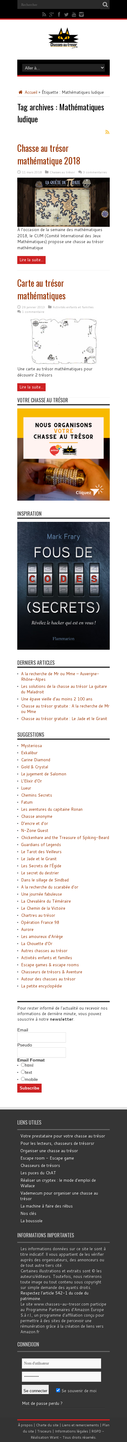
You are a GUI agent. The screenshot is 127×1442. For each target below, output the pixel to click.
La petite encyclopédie (41, 986)
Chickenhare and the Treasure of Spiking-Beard (65, 837)
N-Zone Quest (34, 830)
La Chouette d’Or (36, 943)
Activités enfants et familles (73, 307)
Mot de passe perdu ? (42, 1403)
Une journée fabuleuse (41, 894)
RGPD (96, 1431)
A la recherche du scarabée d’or (49, 887)
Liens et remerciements (80, 1425)
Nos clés (28, 1213)
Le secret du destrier (40, 873)
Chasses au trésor (62, 172)
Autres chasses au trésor (44, 950)
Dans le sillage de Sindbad (45, 880)
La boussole (31, 1220)
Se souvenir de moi (78, 1390)
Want (54, 1437)
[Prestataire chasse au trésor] (63, 499)
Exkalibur (29, 752)
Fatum (27, 802)
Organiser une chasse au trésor (49, 1150)
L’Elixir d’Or (31, 781)
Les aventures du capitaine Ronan (52, 809)
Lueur (26, 788)
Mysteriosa (31, 745)
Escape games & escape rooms (50, 964)
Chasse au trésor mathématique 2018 (48, 154)
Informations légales (71, 1431)
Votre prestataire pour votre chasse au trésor (62, 1136)
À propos (25, 1425)
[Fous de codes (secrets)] (63, 648)
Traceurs (44, 1431)
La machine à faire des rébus (46, 1206)
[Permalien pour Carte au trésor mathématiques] (63, 364)
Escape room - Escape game (47, 1158)
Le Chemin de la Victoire (43, 908)
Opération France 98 (40, 922)
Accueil (30, 92)
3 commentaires (95, 172)
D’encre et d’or (34, 823)
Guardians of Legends (41, 844)
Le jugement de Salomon (43, 774)
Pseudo (24, 1044)
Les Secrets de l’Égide (41, 866)
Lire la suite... (31, 259)
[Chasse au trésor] (63, 44)
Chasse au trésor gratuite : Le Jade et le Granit (64, 718)
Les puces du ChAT (38, 1173)
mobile (31, 1079)
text (28, 1072)
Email (22, 1029)
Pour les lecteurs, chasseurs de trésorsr (57, 1143)
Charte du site (47, 1425)
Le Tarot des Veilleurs (41, 851)
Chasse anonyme (36, 816)
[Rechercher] (105, 4)
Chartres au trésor (38, 915)
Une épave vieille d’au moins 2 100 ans (56, 699)
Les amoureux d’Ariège (42, 936)
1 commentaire (33, 311)
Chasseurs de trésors (40, 1165)
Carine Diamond (35, 759)
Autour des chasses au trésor (48, 979)
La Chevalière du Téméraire (46, 901)
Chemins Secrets (36, 795)
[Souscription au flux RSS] (107, 132)
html (29, 1065)
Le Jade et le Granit (39, 858)
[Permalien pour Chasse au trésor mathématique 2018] (63, 225)
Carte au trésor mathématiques (41, 289)
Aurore (27, 929)
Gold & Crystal (34, 767)
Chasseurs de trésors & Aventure (51, 972)
